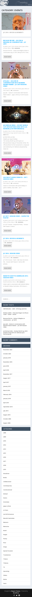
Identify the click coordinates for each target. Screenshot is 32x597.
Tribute (5, 559)
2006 (4, 433)
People (5, 534)
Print (4, 542)
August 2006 (6, 423)
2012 (4, 445)
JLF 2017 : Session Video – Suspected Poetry (16, 217)
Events (20, 46)
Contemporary (7, 486)
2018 (17, 131)
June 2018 (6, 366)
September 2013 (8, 406)
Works (5, 579)
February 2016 (7, 394)
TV (4, 567)
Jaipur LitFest (25, 46)
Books (16, 46)
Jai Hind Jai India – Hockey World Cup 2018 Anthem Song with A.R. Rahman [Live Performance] (15, 127)
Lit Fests (5, 48)
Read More (7, 57)
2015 (4, 453)
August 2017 (6, 378)
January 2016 (7, 398)
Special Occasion (17, 133)
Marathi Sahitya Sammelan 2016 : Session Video (15, 277)
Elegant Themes (15, 591)
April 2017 (6, 382)
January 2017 (7, 386)
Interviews (23, 181)
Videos (9, 48)
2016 (16, 256)
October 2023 (7, 354)
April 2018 (6, 370)
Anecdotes (6, 473)
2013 (4, 449)
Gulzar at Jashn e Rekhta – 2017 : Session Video (15, 178)
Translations (7, 555)
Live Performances (8, 514)
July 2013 (5, 411)
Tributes (5, 563)
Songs (11, 133)
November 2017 (7, 374)
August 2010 (6, 415)
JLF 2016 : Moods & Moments (13, 32)
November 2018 (7, 362)
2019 (16, 88)
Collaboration (7, 481)
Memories (6, 526)
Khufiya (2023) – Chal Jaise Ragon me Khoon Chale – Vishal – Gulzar (15, 313)
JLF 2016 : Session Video (11, 253)
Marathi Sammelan (7, 282)
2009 (4, 437)
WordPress (16, 593)
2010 (4, 441)
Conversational (7, 490)
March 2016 (6, 390)
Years (4, 583)
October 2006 (7, 419)
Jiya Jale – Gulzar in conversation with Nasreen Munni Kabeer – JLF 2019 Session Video (15, 83)
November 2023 (7, 349)
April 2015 (6, 402)
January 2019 (7, 358)
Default (19, 220)
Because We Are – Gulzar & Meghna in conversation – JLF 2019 (14, 42)
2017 (16, 181)
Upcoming (6, 571)
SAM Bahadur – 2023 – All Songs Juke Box (15, 309)
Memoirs (5, 522)
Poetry (5, 538)
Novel (4, 530)
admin (6, 46)
